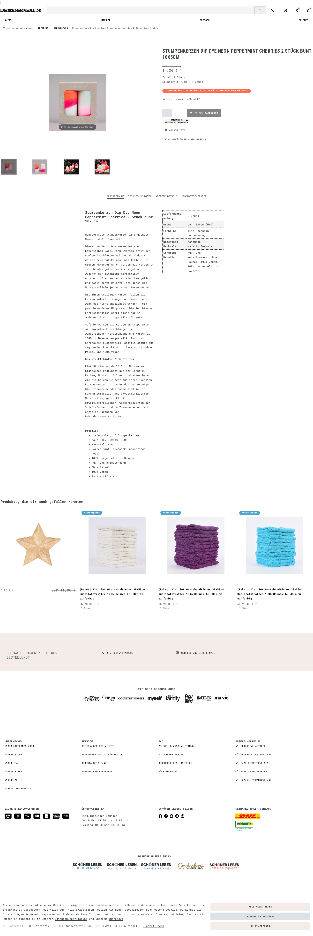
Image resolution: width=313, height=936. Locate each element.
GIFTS (8, 20)
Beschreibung (115, 196)
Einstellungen (153, 926)
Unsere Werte (13, 779)
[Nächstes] (103, 102)
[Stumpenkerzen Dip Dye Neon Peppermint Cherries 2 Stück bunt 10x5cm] (9, 167)
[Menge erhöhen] (176, 113)
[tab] (115, 196)
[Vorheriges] (51, 102)
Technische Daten (140, 196)
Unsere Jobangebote (18, 788)
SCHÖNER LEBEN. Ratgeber (175, 762)
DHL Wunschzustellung (75, 926)
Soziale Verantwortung (256, 779)
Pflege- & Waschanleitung (176, 746)
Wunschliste (177, 130)
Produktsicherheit (193, 196)
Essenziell (16, 926)
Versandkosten (198, 138)
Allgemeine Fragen (170, 754)
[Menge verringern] (182, 113)
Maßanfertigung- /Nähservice (102, 754)
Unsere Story (13, 754)
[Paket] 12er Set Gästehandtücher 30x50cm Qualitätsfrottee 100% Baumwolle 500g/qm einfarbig (112, 594)
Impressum (116, 918)
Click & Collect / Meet (98, 746)
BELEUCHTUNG (60, 28)
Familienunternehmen (254, 762)
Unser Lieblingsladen (19, 746)
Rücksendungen (168, 771)
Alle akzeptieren (260, 906)
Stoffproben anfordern (97, 771)
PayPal (106, 926)
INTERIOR (106, 20)
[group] (38, 545)
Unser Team (12, 762)
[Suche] (260, 10)
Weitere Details (167, 196)
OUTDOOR (205, 20)
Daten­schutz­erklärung (71, 918)
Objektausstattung (94, 762)
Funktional (129, 926)
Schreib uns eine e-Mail (198, 652)
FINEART (303, 20)
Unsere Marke (13, 771)
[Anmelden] (273, 10)
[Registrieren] (286, 10)
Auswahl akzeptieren (260, 916)
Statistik (42, 926)
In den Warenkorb (206, 113)
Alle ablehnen (260, 926)
